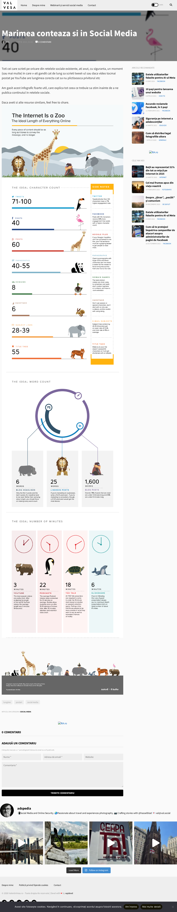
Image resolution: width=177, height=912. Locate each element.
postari (19, 702)
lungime (7, 702)
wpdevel (69, 893)
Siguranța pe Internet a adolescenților (159, 120)
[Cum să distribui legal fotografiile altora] (138, 138)
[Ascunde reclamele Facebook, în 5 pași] (138, 108)
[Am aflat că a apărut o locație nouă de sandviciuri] (110, 843)
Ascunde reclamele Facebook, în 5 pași (157, 105)
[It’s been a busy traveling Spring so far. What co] (21, 843)
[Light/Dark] (154, 5)
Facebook (161, 81)
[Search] (171, 5)
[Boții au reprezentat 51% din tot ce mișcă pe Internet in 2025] (138, 171)
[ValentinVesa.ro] (9, 5)
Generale (162, 140)
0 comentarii (44, 41)
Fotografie (166, 189)
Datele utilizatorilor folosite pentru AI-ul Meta (160, 76)
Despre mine (38, 5)
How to (162, 96)
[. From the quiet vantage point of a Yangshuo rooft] (66, 843)
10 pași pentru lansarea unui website (159, 90)
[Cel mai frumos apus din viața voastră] (138, 187)
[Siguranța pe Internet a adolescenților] (138, 123)
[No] (172, 907)
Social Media (25, 712)
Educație (162, 125)
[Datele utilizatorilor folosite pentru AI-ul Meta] (138, 79)
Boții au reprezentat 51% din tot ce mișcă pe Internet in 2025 (160, 170)
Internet (162, 177)
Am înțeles (131, 906)
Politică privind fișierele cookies (33, 885)
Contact (92, 5)
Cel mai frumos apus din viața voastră (160, 184)
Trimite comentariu (62, 792)
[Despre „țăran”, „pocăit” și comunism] (138, 202)
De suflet (166, 204)
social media (32, 702)
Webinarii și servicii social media (66, 5)
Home (24, 5)
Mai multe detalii (151, 906)
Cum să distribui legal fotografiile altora (158, 135)
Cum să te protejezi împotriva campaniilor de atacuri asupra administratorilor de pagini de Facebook (160, 233)
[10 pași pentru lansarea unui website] (138, 93)
